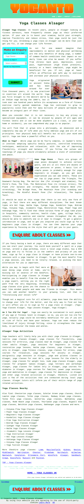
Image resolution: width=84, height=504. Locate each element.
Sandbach (76, 455)
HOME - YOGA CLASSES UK (42, 473)
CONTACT (67, 16)
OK (54, 503)
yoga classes (27, 450)
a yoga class (37, 41)
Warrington (23, 452)
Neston (77, 450)
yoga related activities (28, 375)
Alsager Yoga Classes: (14, 30)
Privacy (79, 482)
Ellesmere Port (36, 455)
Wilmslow (76, 452)
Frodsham (49, 452)
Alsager (64, 455)
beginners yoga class (14, 225)
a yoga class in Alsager (59, 305)
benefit (48, 134)
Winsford (52, 455)
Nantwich (6, 455)
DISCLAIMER (76, 16)
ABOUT (60, 16)
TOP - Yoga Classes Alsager (17, 463)
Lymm (41, 450)
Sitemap (5, 482)
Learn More (44, 503)
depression (67, 62)
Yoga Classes (28, 409)
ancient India (41, 83)
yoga (55, 33)
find (10, 394)
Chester (37, 452)
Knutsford (15, 458)
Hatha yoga (39, 347)
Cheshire (62, 375)
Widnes (67, 450)
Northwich (62, 452)
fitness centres (21, 216)
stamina (52, 35)
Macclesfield (53, 450)
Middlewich (8, 452)
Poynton (40, 458)
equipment (21, 118)
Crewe (5, 458)
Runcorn (27, 458)
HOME (53, 16)
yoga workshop (30, 249)
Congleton (20, 455)
